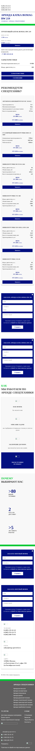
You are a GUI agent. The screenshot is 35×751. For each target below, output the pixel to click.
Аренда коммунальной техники (23, 705)
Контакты (27, 722)
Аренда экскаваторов (20, 691)
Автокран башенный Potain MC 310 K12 (16, 101)
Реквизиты (4, 744)
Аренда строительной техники (22, 700)
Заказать (17, 45)
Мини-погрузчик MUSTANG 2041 (13, 164)
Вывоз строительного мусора (10, 720)
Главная (4, 21)
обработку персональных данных (21, 323)
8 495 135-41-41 (8, 734)
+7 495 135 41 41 (7, 54)
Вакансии (27, 717)
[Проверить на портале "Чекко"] (9, 726)
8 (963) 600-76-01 (6, 10)
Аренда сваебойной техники (22, 707)
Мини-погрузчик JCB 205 (11, 259)
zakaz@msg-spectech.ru (12, 648)
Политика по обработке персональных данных (15, 747)
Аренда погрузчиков (19, 693)
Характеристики (17, 73)
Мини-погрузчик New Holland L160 (15, 227)
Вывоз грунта (5, 717)
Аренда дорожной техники (21, 698)
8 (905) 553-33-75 (10, 632)
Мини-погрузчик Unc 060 (11, 196)
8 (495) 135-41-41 (10, 630)
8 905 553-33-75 (8, 737)
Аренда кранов (18, 695)
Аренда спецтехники (17, 21)
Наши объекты (29, 720)
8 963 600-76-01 (8, 740)
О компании (17, 78)
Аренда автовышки (19, 688)
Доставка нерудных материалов (11, 715)
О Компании (28, 715)
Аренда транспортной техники (22, 702)
